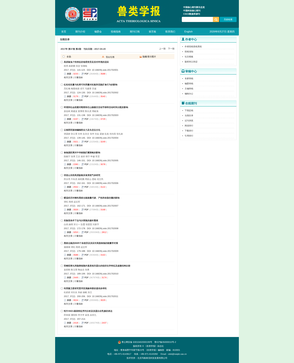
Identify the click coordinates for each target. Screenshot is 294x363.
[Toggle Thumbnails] (140, 57)
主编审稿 (189, 88)
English (188, 31)
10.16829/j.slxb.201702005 (105, 160)
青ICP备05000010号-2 (165, 342)
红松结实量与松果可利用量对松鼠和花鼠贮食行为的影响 (90, 84)
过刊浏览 (189, 120)
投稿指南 (116, 31)
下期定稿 (189, 110)
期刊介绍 (80, 31)
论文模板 (189, 56)
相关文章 (68, 77)
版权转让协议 (191, 61)
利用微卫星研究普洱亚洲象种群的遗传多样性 (85, 288)
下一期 (171, 48)
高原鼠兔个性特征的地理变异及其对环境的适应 (86, 62)
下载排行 (189, 130)
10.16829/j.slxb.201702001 (105, 70)
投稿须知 (189, 51)
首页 (63, 31)
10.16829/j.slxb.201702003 (105, 115)
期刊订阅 (135, 31)
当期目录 (189, 115)
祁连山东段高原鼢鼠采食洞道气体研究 (82, 175)
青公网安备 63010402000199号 (136, 342)
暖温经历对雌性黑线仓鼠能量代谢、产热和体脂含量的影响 (92, 198)
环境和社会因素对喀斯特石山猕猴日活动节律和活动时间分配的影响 (96, 107)
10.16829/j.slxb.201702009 (105, 251)
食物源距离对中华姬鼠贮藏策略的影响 (82, 152)
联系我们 (170, 31)
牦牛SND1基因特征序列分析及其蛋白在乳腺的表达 (88, 311)
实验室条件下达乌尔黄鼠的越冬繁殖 (81, 220)
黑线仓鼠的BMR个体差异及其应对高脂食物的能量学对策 (91, 243)
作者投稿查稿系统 (193, 46)
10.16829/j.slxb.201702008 (105, 228)
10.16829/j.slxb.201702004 (105, 138)
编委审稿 (189, 83)
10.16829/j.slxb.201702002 (105, 92)
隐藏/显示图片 (149, 56)
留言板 (152, 31)
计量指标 (78, 77)
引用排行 (189, 135)
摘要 (69, 74)
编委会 (98, 31)
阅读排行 (189, 125)
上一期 (162, 48)
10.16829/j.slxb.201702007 (105, 206)
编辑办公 (189, 93)
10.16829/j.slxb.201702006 (105, 183)
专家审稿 (189, 78)
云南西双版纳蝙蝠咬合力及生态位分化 (82, 130)
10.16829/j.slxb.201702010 (105, 273)
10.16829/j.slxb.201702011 (105, 296)
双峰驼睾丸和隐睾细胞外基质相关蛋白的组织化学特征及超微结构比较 (97, 265)
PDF (86, 74)
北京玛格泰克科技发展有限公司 (152, 358)
